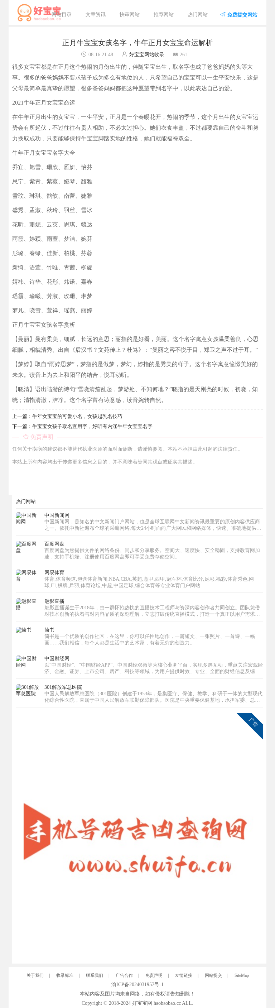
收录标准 (64, 975)
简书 (49, 630)
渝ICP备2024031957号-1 (137, 984)
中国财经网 (56, 658)
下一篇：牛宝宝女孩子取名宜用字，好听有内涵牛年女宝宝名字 (82, 426)
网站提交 (213, 975)
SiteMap (242, 975)
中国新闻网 (56, 515)
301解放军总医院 (63, 687)
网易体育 (54, 572)
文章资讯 (96, 14)
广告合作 (124, 975)
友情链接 (183, 975)
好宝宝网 (142, 1003)
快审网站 (130, 14)
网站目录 (62, 14)
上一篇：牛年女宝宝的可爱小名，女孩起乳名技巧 (67, 416)
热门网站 (198, 14)
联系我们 (94, 975)
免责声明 (154, 975)
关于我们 (35, 975)
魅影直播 (54, 601)
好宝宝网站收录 (146, 54)
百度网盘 (54, 544)
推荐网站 (164, 14)
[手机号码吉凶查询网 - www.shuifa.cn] (139, 836)
